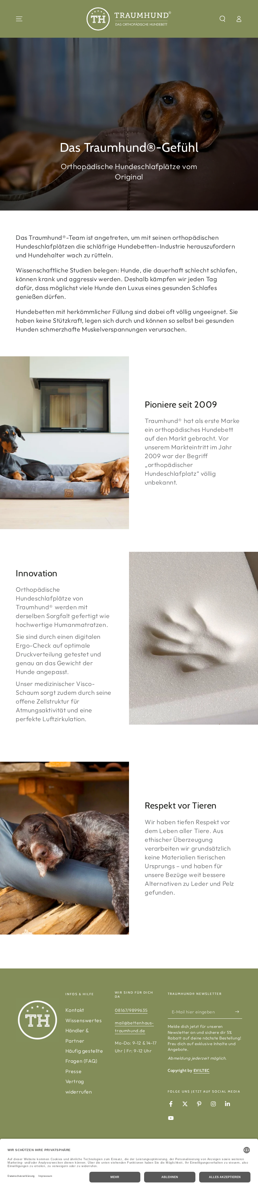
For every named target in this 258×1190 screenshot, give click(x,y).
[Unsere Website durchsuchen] (222, 19)
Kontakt (74, 1010)
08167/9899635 (131, 1010)
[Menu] (19, 19)
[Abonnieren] (238, 1011)
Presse (73, 1071)
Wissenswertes (83, 1020)
